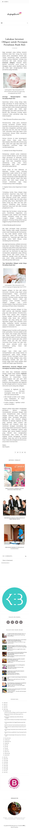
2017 (5, 763)
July (5, 744)
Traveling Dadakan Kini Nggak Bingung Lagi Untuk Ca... (14, 723)
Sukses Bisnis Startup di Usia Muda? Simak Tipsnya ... (15, 720)
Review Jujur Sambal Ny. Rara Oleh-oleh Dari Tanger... (13, 717)
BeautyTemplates (14, 827)
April (6, 750)
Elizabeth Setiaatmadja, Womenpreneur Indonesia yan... (15, 735)
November (7, 738)
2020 (5, 758)
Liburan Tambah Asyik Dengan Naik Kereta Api (17, 677)
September (7, 741)
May (6, 748)
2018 (5, 762)
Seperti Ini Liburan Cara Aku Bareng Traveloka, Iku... (15, 725)
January (6, 755)
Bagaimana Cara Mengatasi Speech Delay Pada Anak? (15, 671)
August (6, 743)
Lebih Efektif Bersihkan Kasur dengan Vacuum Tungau (14, 548)
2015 (5, 767)
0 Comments (14, 48)
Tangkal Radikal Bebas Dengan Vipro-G (16, 633)
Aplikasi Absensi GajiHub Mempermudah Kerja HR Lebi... (15, 727)
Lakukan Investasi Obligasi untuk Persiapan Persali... (15, 712)
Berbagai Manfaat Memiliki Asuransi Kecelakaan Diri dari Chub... (14, 489)
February (7, 753)
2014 (5, 769)
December (7, 711)
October (6, 739)
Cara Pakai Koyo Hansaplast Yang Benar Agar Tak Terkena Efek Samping (16, 683)
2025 (5, 704)
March (6, 751)
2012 (5, 772)
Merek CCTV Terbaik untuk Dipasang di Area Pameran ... (13, 714)
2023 (5, 707)
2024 (5, 706)
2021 (5, 757)
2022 (5, 709)
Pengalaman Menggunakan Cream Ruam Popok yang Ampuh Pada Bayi (16, 640)
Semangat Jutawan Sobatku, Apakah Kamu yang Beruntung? (16, 659)
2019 (5, 760)
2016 (5, 765)
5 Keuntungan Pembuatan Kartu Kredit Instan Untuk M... (15, 730)
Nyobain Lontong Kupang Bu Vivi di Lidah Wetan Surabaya (16, 689)
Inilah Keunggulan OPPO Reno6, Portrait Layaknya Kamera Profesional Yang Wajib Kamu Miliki (17, 646)
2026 (5, 702)
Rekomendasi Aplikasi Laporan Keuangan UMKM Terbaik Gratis (14, 518)
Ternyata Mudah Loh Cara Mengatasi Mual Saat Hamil (16, 665)
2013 (5, 770)
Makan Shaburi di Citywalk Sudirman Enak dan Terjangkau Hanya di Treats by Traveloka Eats (17, 653)
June (6, 746)
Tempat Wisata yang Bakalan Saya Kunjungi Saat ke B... (15, 733)
